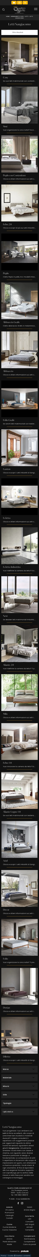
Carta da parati (29, 1244)
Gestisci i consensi (23, 1256)
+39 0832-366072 (21, 1195)
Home (7, 16)
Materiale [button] (7, 1078)
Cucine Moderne (9, 1227)
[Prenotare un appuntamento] (19, 2)
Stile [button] (5, 1095)
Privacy (3, 1256)
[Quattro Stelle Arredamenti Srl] (19, 10)
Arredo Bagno (29, 1210)
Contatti (9, 1218)
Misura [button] (6, 1086)
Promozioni (9, 1213)
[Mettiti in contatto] (14, 2)
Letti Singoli (29, 1224)
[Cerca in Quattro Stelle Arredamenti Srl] (3, 9)
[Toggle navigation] (35, 9)
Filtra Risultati (18, 32)
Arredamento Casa (17, 16)
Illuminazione (29, 1239)
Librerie (9, 1239)
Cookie (10, 1256)
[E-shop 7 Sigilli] (25, 2)
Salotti (29, 1207)
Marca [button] (6, 1069)
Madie (9, 1244)
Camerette (29, 1230)
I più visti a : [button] (8, 1112)
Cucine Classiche (9, 1230)
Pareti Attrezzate (9, 1242)
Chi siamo (9, 1210)
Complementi (29, 1242)
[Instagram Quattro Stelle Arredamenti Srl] (21, 1203)
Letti (26, 16)
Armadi (29, 1227)
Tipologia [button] (7, 1103)
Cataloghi (9, 1215)
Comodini (29, 1222)
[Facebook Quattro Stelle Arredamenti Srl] (18, 1203)
